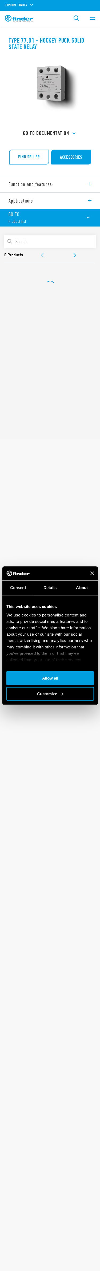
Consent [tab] (18, 587)
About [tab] (82, 587)
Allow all (50, 678)
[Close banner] (92, 573)
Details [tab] (50, 587)
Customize (47, 694)
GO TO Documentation (46, 133)
